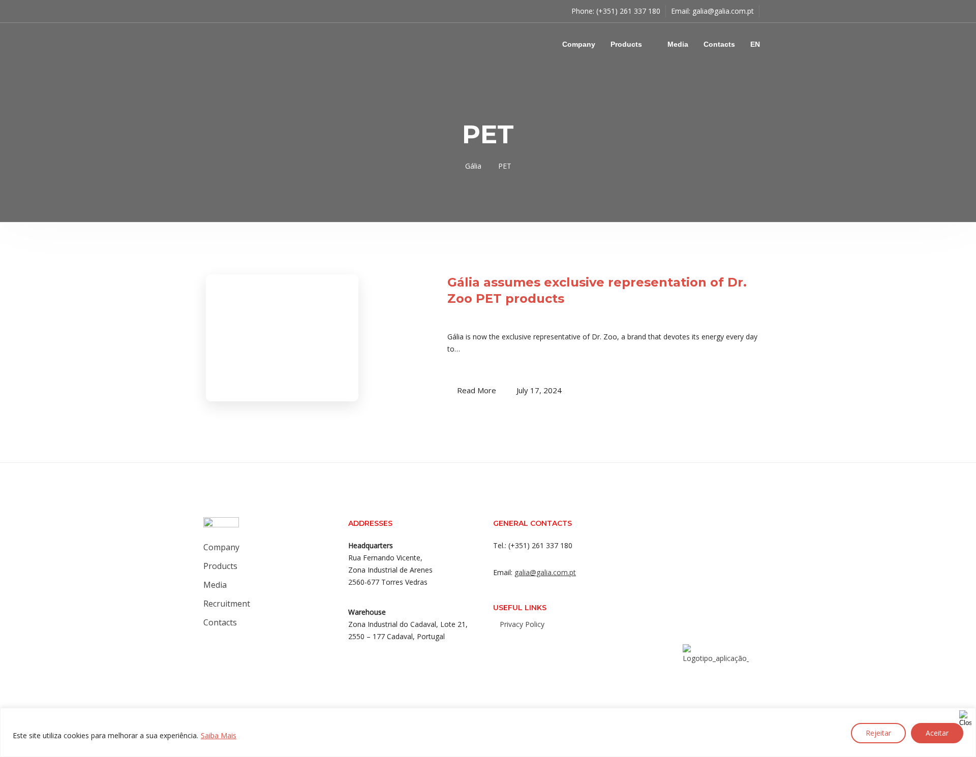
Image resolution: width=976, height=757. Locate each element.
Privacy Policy (522, 624)
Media (677, 44)
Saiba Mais (218, 735)
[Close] (965, 716)
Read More (476, 390)
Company (578, 44)
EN (755, 44)
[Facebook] (507, 646)
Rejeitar (878, 733)
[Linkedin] (547, 646)
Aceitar (937, 733)
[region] (488, 732)
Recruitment (226, 603)
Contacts (719, 44)
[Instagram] (527, 646)
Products (626, 44)
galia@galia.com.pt (723, 11)
